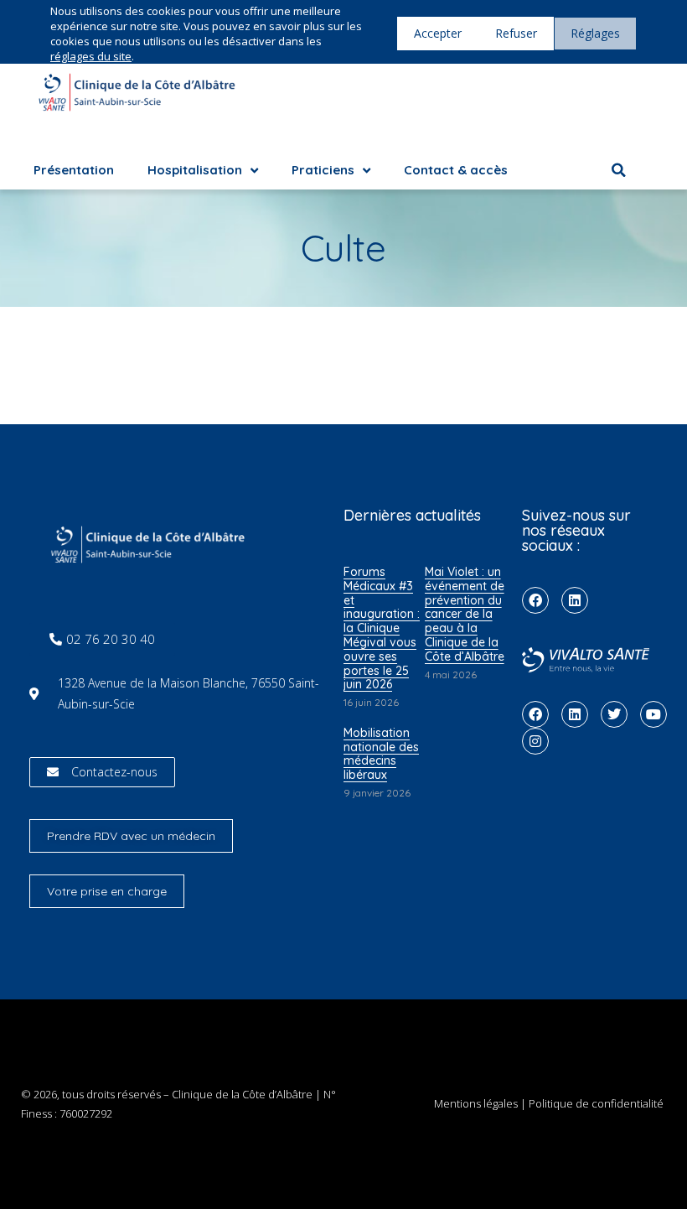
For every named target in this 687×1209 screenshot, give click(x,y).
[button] (618, 170)
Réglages (595, 33)
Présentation (74, 170)
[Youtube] (653, 714)
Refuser (516, 33)
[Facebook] (535, 600)
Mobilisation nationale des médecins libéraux (381, 753)
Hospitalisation (194, 170)
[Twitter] (614, 714)
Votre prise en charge (107, 891)
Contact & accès (456, 170)
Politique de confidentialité (596, 1103)
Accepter (438, 33)
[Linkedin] (574, 600)
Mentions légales (476, 1103)
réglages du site (91, 56)
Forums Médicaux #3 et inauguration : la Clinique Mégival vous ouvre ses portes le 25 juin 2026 (382, 628)
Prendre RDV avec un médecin (131, 835)
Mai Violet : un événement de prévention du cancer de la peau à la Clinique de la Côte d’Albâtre (464, 614)
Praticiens (323, 170)
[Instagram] (535, 741)
